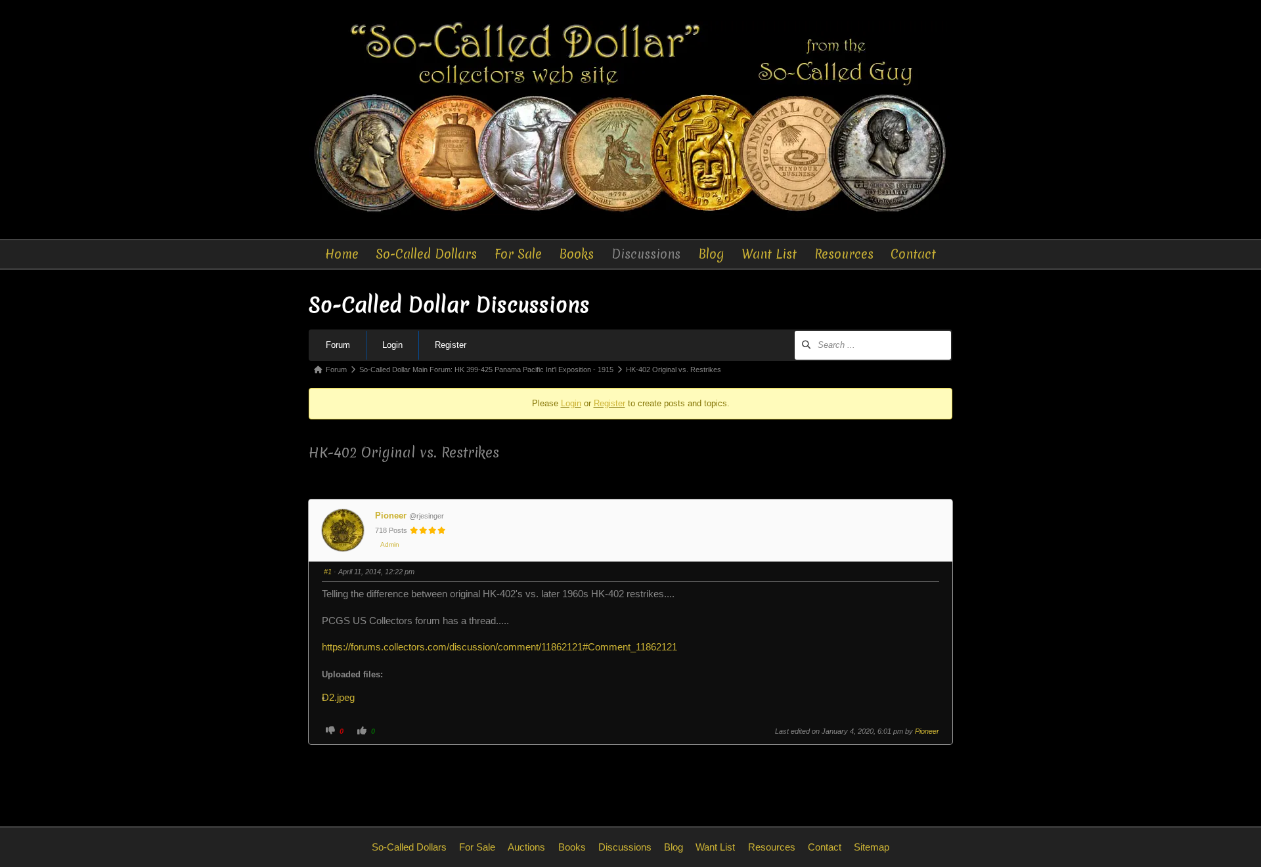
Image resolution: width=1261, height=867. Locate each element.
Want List (769, 254)
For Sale (518, 254)
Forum (338, 345)
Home (342, 254)
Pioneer (391, 515)
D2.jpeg (343, 697)
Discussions (645, 254)
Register (450, 345)
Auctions (526, 847)
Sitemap (871, 847)
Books (576, 254)
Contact (913, 254)
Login (392, 345)
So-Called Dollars (426, 254)
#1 (328, 572)
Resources (844, 254)
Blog (711, 254)
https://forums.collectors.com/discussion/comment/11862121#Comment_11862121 (499, 647)
